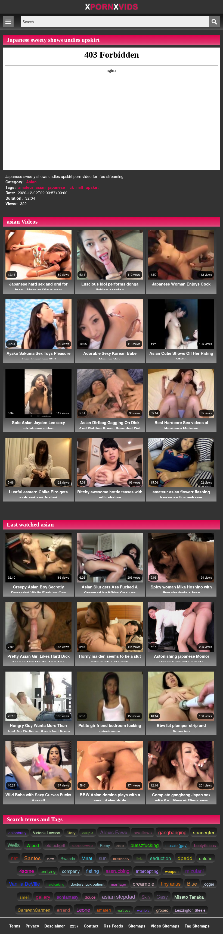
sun (103, 857)
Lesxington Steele (190, 910)
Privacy (32, 926)
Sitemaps (136, 926)
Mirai (87, 858)
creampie (143, 883)
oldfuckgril (55, 845)
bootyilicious (205, 845)
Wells (13, 845)
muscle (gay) (176, 845)
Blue (192, 883)
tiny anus (171, 883)
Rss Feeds (113, 926)
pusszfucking (145, 845)
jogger (208, 884)
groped (162, 910)
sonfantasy (67, 897)
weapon (172, 871)
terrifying (48, 871)
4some (26, 870)
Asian (31, 181)
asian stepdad (118, 896)
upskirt (92, 187)
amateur (25, 187)
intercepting (147, 871)
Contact (91, 926)
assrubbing (117, 870)
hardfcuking (55, 884)
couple (88, 832)
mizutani (194, 870)
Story (71, 832)
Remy (105, 845)
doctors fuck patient (87, 884)
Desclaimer (54, 926)
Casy (162, 896)
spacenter (204, 832)
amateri (104, 910)
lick (70, 187)
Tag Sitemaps (197, 926)
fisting (92, 870)
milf (79, 187)
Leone (83, 909)
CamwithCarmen (34, 910)
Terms (14, 926)
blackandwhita (82, 845)
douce (90, 897)
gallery (43, 896)
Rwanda (67, 858)
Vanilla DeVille (24, 883)
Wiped (32, 845)
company (71, 871)
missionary (121, 858)
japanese (56, 187)
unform (205, 858)
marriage (118, 884)
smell (24, 897)
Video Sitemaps (165, 926)
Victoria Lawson (46, 832)
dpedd (185, 857)
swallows (143, 832)
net (14, 858)
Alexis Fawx (113, 832)
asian (41, 187)
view (50, 858)
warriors (143, 910)
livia (140, 858)
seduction (160, 858)
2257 (74, 926)
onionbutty (17, 832)
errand (63, 910)
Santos (32, 857)
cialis (120, 845)
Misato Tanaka (189, 896)
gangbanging (172, 832)
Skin (146, 897)
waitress (124, 910)
